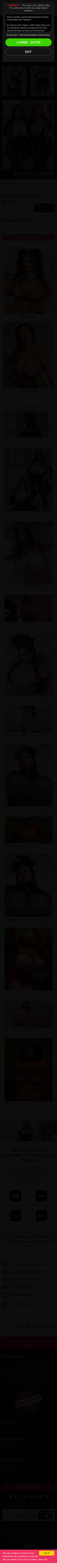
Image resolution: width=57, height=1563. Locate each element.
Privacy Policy (44, 34)
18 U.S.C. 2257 (12, 34)
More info (42, 1559)
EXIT (28, 52)
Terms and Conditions (28, 34)
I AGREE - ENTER (28, 42)
